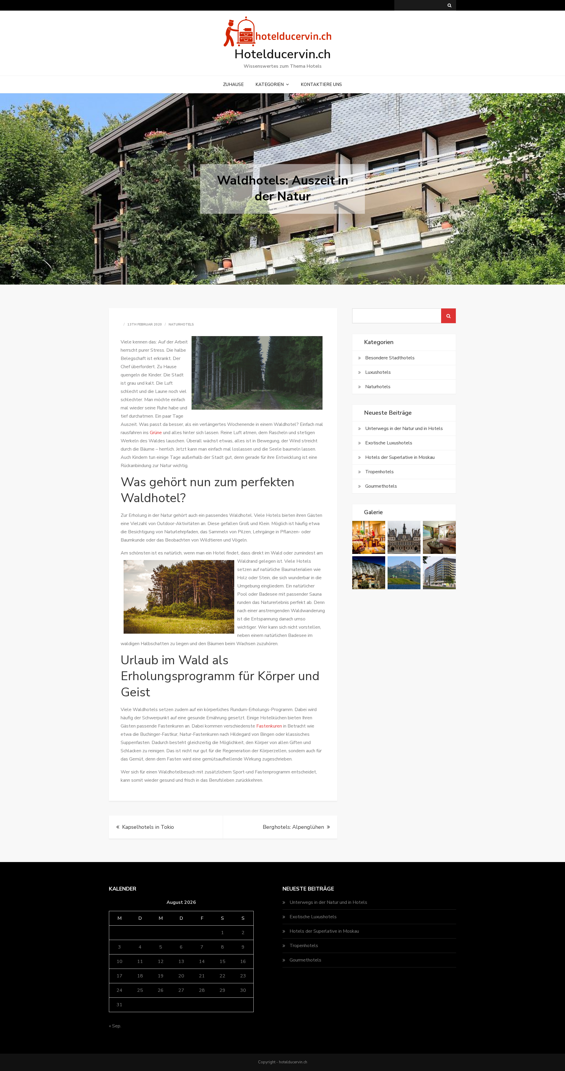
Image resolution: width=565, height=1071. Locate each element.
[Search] (449, 5)
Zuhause (233, 84)
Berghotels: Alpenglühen (293, 827)
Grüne (156, 432)
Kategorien (269, 84)
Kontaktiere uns (321, 84)
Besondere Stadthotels (390, 358)
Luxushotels (378, 372)
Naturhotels (181, 324)
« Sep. (115, 1026)
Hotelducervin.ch (283, 54)
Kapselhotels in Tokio (148, 827)
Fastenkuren (269, 726)
